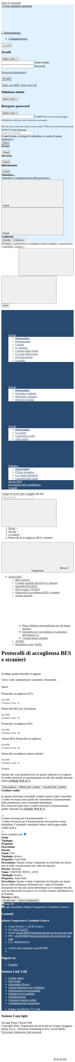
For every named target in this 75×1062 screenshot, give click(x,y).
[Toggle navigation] (29, 290)
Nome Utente (41, 62)
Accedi (6, 45)
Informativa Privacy (19, 984)
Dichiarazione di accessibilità (24, 990)
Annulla (6, 240)
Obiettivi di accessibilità (21, 993)
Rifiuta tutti (29, 787)
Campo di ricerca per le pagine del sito (22, 493)
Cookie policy (16, 978)
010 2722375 (20, 929)
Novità (12, 531)
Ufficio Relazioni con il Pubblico (26, 987)
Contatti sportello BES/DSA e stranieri (36, 583)
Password (39, 66)
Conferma (19, 240)
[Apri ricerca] (46, 262)
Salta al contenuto (11, 2)
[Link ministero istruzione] (16, 6)
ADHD (19, 641)
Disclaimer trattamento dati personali (21, 1032)
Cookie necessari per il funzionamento (22, 818)
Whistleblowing (17, 996)
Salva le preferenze (28, 900)
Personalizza (9, 787)
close (5, 305)
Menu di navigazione (50, 569)
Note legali (14, 981)
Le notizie (13, 534)
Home (11, 528)
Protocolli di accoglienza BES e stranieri (37, 592)
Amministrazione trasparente (24, 1003)
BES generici (22, 579)
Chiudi (6, 152)
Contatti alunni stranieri (35, 638)
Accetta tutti (55, 787)
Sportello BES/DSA (26, 586)
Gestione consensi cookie (22, 1000)
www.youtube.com (12, 834)
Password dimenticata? (14, 72)
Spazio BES (15, 576)
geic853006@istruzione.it (44, 932)
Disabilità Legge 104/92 (28, 644)
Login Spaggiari (18, 129)
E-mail (38, 116)
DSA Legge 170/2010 (27, 589)
